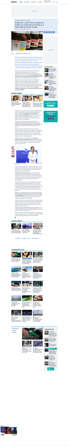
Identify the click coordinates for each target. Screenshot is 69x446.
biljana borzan (18, 238)
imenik (46, 0)
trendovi (14, 332)
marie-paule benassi (35, 238)
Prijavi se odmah (50, 118)
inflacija (14, 330)
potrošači (24, 238)
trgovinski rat (15, 328)
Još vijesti (49, 369)
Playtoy (49, 0)
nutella (29, 238)
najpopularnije (49, 329)
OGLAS (34, 11)
